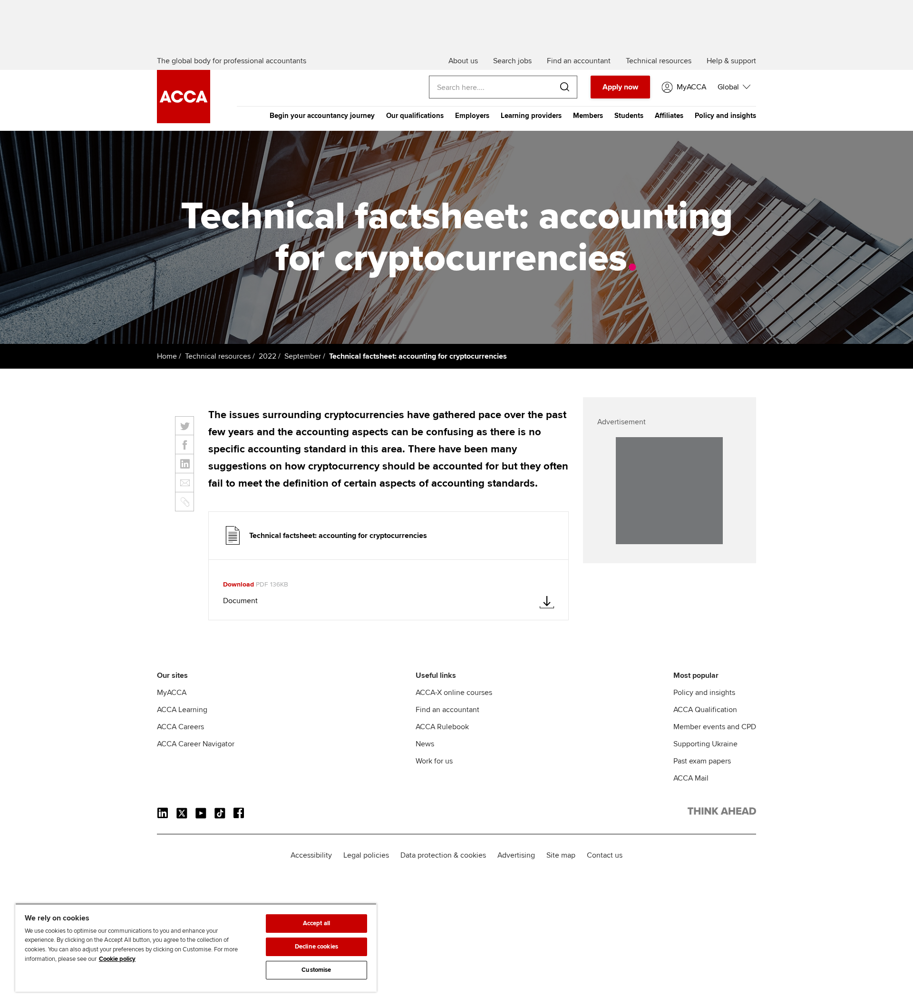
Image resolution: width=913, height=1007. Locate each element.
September (302, 356)
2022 (267, 356)
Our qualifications (415, 115)
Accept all (316, 923)
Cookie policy (117, 959)
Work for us (434, 761)
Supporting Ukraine (705, 744)
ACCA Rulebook (442, 727)
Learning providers (531, 115)
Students (628, 115)
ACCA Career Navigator (195, 744)
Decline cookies (316, 946)
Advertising (516, 855)
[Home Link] (722, 813)
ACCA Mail (691, 778)
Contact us (604, 855)
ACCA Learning (182, 709)
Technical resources (218, 356)
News (425, 744)
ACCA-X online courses (454, 692)
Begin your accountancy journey (322, 115)
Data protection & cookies (443, 855)
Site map (560, 855)
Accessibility (311, 855)
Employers (472, 115)
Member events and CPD (714, 727)
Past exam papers (702, 761)
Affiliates (669, 115)
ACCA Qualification (705, 709)
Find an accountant (447, 709)
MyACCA (171, 692)
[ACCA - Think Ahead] (183, 121)
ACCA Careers (180, 727)
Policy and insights (725, 115)
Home (167, 356)
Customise (316, 970)
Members (588, 115)
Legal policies (366, 855)
